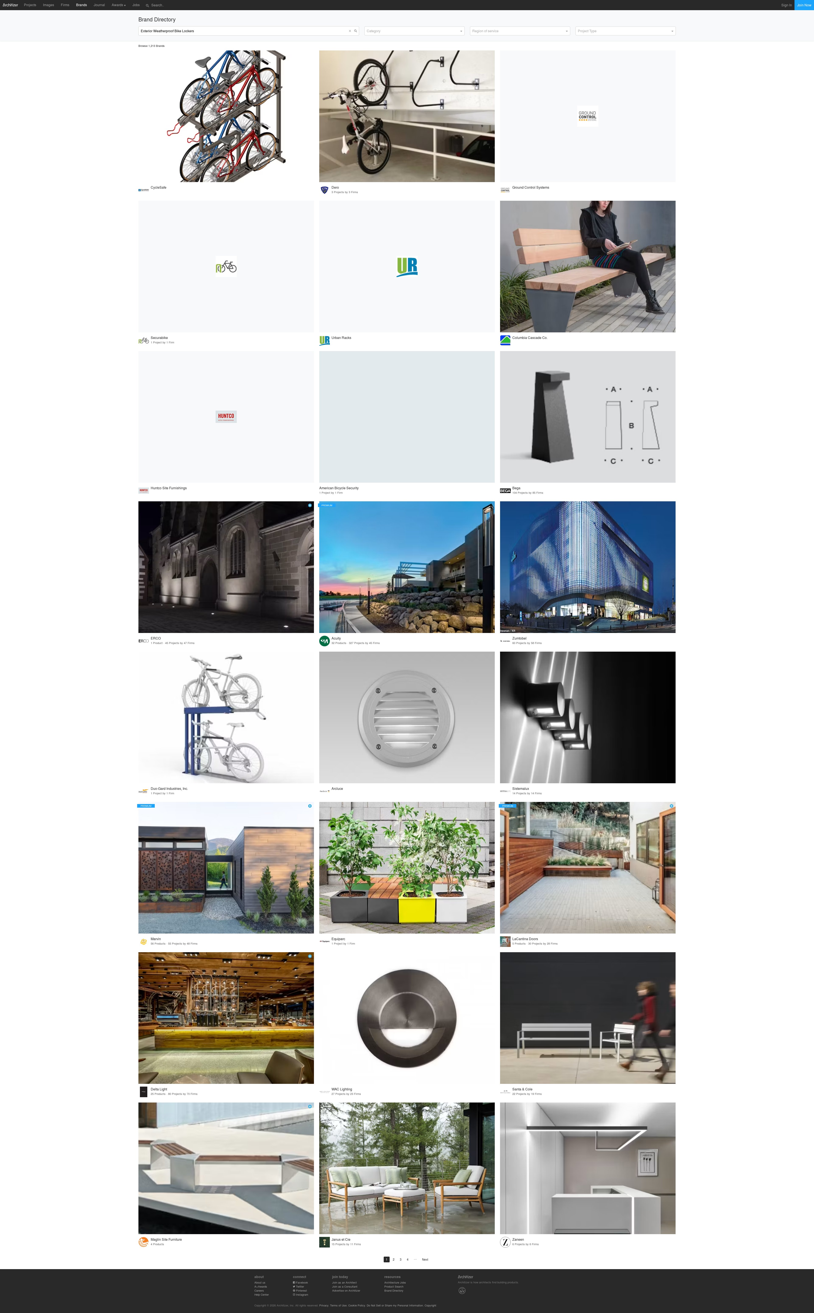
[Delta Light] (226, 1018)
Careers (259, 1290)
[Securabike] (226, 266)
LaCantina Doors (525, 938)
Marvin (156, 938)
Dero (335, 187)
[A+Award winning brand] (310, 505)
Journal (99, 4)
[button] (351, 30)
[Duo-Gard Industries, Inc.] (226, 717)
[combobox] (414, 30)
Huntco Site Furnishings (169, 487)
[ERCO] (226, 567)
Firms (65, 4)
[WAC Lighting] (407, 1018)
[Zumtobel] (588, 567)
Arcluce (337, 788)
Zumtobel (519, 638)
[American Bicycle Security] (407, 417)
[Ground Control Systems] (588, 116)
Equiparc (338, 938)
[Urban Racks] (407, 266)
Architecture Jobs (395, 1282)
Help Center (261, 1294)
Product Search (393, 1286)
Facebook (301, 1282)
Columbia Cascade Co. (530, 337)
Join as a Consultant (344, 1286)
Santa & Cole (522, 1089)
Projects (30, 4)
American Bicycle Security (339, 487)
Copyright (430, 1305)
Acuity (336, 638)
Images (48, 4)
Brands (81, 4)
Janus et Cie (341, 1239)
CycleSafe (158, 187)
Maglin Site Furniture (166, 1239)
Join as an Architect (344, 1282)
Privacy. (324, 1305)
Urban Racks (341, 337)
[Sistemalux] (588, 717)
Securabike (159, 337)
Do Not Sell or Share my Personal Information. (395, 1305)
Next (425, 1259)
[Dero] (407, 116)
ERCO (156, 638)
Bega (516, 487)
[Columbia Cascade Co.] (588, 266)
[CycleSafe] (226, 116)
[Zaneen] (588, 1168)
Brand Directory (393, 1290)
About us (259, 1282)
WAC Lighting (342, 1089)
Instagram (301, 1294)
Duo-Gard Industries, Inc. (169, 788)
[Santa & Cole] (588, 1018)
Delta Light (159, 1089)
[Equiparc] (407, 868)
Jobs (136, 4)
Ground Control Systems (530, 187)
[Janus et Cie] (407, 1168)
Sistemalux (520, 788)
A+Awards (260, 1286)
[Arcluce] (407, 717)
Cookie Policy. (357, 1305)
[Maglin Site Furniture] (226, 1168)
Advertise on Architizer (346, 1290)
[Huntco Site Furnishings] (226, 417)
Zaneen (518, 1239)
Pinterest (301, 1290)
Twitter (299, 1286)
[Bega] (588, 417)
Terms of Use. (338, 1305)
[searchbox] (368, 30)
